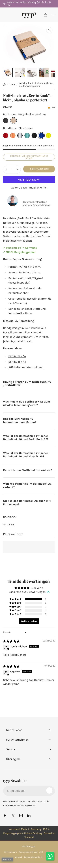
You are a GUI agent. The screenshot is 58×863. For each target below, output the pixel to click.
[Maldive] (27, 135)
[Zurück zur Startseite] (4, 84)
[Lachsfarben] (12, 135)
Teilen (10, 524)
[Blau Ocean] (41, 135)
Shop (12, 84)
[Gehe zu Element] (8, 72)
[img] (11, 641)
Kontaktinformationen (33, 857)
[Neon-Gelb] (48, 135)
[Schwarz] (5, 120)
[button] (15, 599)
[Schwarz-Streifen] (20, 135)
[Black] (34, 135)
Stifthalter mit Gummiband (25, 367)
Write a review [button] (29, 621)
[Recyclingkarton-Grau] (13, 120)
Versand (18, 857)
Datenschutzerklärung (28, 852)
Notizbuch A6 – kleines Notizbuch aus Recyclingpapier (36, 84)
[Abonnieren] (49, 790)
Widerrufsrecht (10, 852)
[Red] (5, 135)
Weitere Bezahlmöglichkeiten (29, 187)
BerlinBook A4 (17, 361)
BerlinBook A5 (17, 356)
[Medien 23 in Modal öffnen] (49, 30)
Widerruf (7, 859)
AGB (41, 852)
